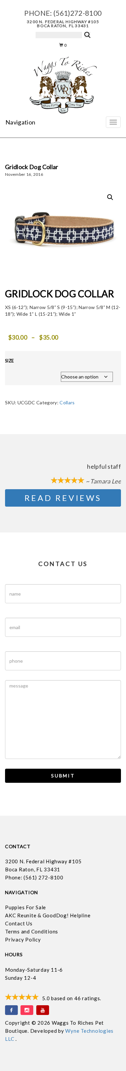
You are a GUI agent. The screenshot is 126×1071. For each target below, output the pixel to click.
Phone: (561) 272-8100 (34, 877)
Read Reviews (63, 498)
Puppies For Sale (25, 907)
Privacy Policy (23, 939)
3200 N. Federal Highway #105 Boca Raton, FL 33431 (63, 23)
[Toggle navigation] (113, 122)
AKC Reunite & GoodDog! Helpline (47, 915)
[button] (110, 197)
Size (9, 360)
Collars (67, 402)
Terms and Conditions (31, 931)
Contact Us (19, 923)
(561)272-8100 (77, 13)
